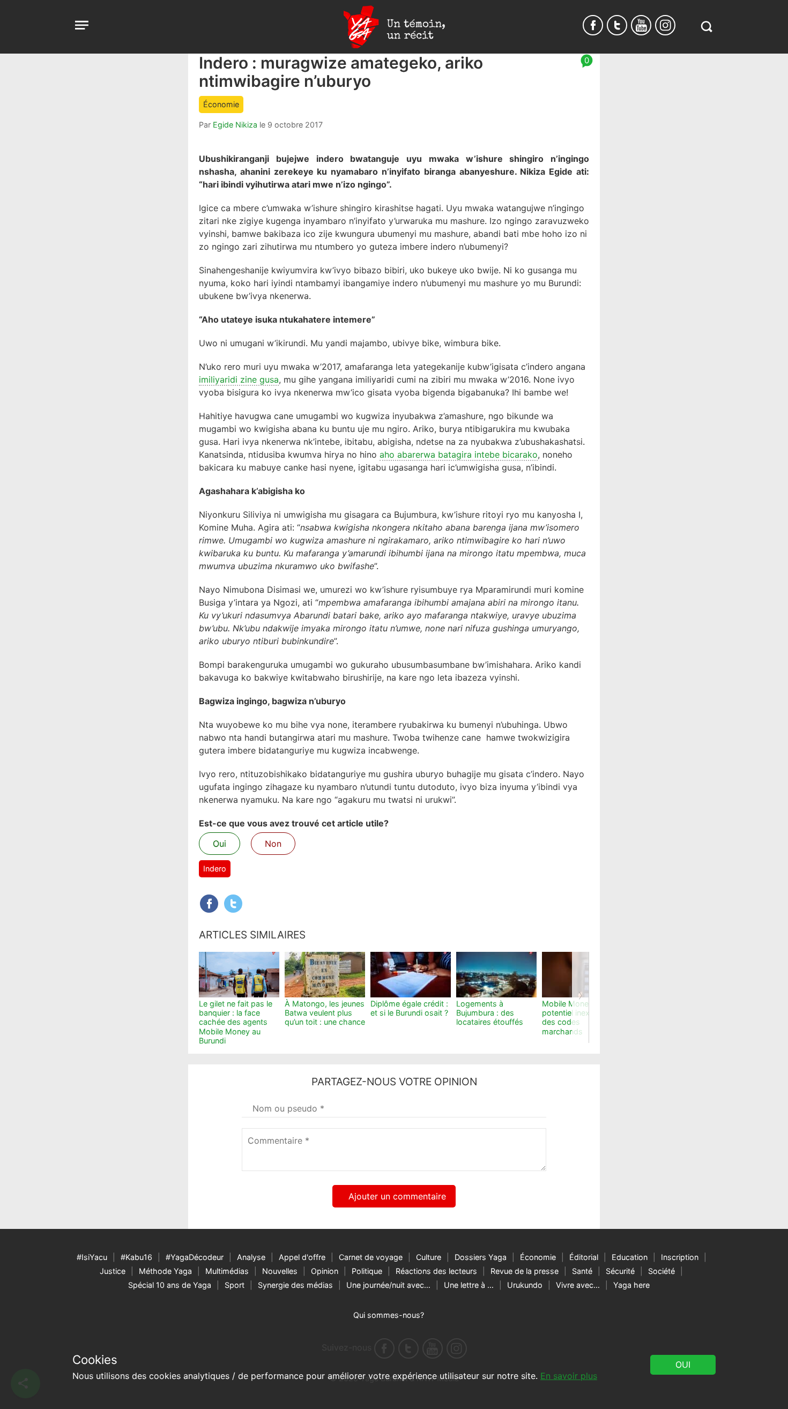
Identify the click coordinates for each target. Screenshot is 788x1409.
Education (630, 1257)
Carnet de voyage (371, 1257)
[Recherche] (706, 26)
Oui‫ (682, 1364)
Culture (428, 1257)
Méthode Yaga (165, 1271)
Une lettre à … (469, 1284)
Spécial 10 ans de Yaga (169, 1284)
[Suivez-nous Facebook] (593, 25)
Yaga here (631, 1284)
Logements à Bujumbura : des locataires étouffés (489, 1013)
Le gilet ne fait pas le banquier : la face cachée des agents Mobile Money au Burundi (235, 1022)
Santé (582, 1271)
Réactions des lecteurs (436, 1271)
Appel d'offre (302, 1257)
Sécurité (620, 1271)
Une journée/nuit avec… (388, 1284)
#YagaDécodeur (195, 1257)
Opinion (324, 1271)
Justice (112, 1271)
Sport (234, 1284)
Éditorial (583, 1257)
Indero (214, 868)
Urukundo (524, 1284)
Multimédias (227, 1271)
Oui (219, 843)
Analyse (251, 1257)
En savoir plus (568, 1375)
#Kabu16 (136, 1257)
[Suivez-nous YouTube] (641, 25)
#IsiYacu (92, 1257)
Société (661, 1271)
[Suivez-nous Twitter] (617, 25)
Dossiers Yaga (481, 1257)
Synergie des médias (295, 1284)
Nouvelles (280, 1271)
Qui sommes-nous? (388, 1314)
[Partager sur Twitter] (233, 903)
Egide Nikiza (235, 124)
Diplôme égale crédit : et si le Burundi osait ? (409, 1008)
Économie (221, 104)
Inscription (679, 1257)
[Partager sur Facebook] (209, 903)
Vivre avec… (578, 1284)
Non (273, 843)
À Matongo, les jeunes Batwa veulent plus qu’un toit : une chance (325, 1013)
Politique (367, 1271)
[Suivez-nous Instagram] (665, 25)
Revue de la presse (524, 1271)
